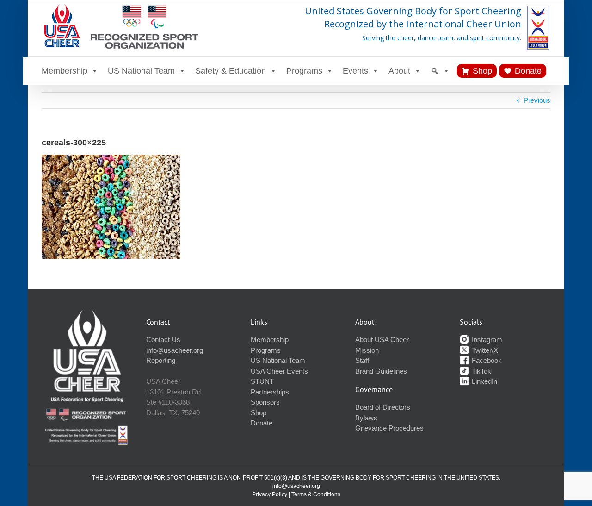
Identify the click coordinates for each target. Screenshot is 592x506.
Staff (362, 360)
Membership (64, 70)
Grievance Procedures (389, 428)
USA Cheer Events (279, 371)
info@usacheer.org (174, 350)
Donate (528, 70)
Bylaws (366, 418)
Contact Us (163, 340)
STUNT (262, 381)
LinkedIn (483, 381)
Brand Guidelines (381, 371)
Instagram (486, 340)
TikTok (480, 371)
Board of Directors (382, 407)
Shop (482, 70)
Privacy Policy (269, 494)
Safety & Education (230, 70)
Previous (537, 100)
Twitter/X (484, 350)
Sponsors (265, 402)
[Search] (440, 71)
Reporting (160, 360)
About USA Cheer (382, 340)
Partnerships (270, 392)
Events (355, 70)
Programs (304, 70)
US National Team (141, 70)
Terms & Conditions (315, 494)
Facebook (486, 360)
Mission (367, 350)
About (399, 70)
